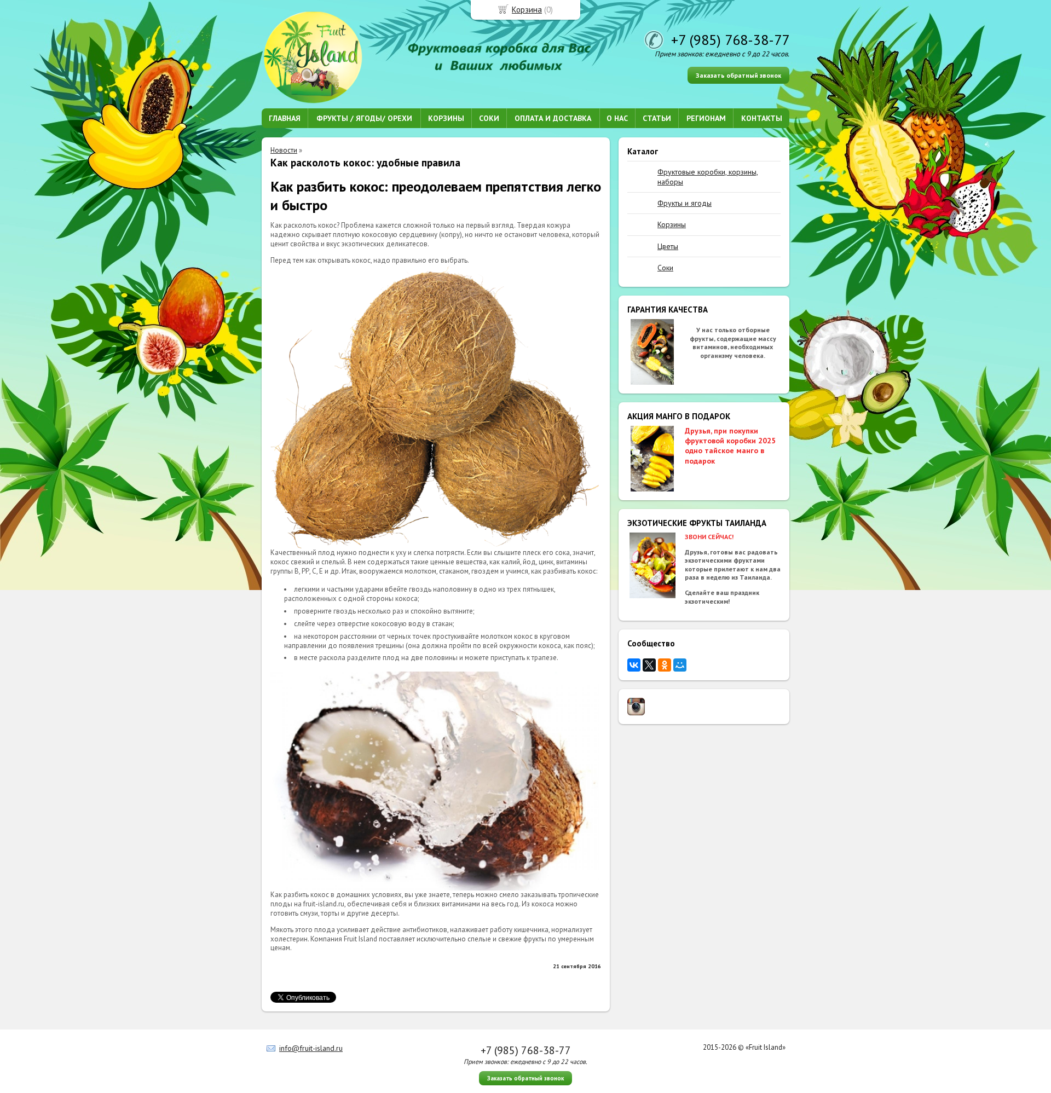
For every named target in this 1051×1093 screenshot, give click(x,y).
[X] (649, 665)
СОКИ (489, 118)
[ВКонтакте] (633, 665)
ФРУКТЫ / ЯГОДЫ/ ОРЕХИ (364, 118)
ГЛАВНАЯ (285, 118)
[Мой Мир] (679, 665)
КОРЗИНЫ (446, 118)
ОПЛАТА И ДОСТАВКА (553, 118)
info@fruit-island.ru (311, 1048)
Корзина (527, 9)
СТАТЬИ (657, 118)
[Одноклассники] (664, 665)
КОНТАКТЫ (761, 118)
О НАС (617, 118)
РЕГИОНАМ (706, 118)
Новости (283, 150)
